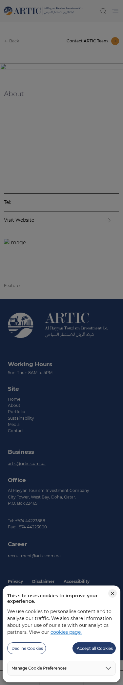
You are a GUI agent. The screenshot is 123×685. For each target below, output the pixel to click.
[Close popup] (112, 593)
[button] (26, 648)
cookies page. (66, 632)
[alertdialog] (61, 342)
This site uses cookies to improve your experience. (52, 598)
